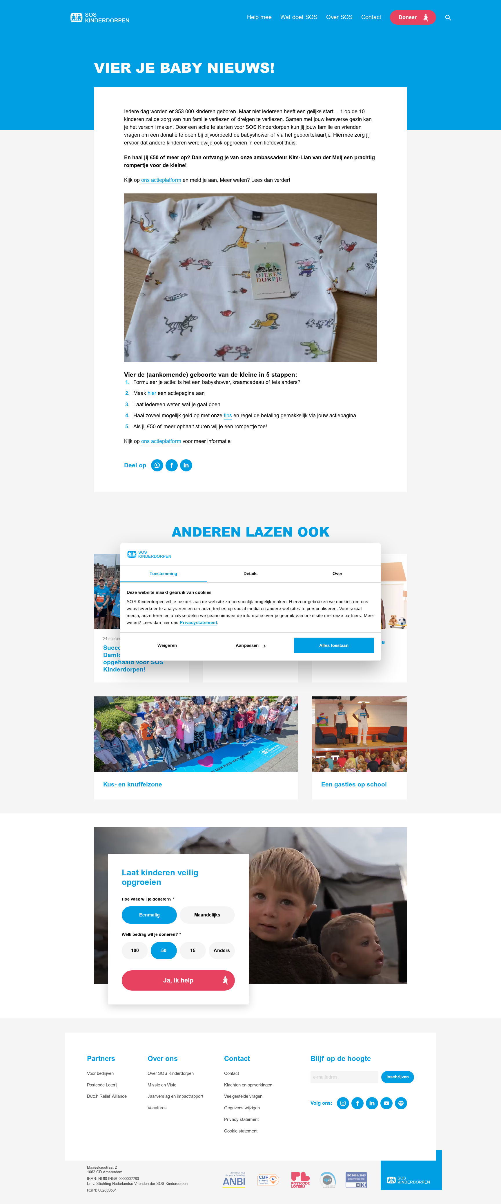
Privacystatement (198, 622)
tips (228, 415)
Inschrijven (397, 1077)
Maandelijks (207, 915)
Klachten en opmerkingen (248, 1085)
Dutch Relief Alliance (107, 1096)
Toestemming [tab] (163, 573)
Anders (222, 951)
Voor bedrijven (100, 1073)
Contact (231, 1073)
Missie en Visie (162, 1085)
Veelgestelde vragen (243, 1096)
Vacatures (157, 1108)
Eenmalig (149, 915)
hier (152, 393)
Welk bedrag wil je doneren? (150, 934)
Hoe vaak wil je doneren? (147, 899)
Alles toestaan (333, 645)
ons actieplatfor (159, 441)
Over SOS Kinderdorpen (171, 1073)
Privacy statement (241, 1119)
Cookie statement (240, 1131)
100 (135, 951)
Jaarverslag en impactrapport (175, 1096)
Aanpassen (247, 645)
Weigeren (167, 645)
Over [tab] (337, 573)
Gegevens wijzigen (242, 1108)
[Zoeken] (448, 17)
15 (192, 951)
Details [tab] (251, 573)
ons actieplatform (161, 180)
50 (163, 951)
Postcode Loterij (102, 1085)
